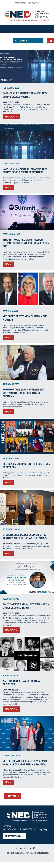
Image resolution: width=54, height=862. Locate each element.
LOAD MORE (11, 796)
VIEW (7, 187)
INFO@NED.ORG (26, 829)
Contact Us (34, 3)
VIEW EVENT (10, 116)
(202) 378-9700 (9, 829)
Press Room (20, 3)
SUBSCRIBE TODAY (13, 836)
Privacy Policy (41, 829)
